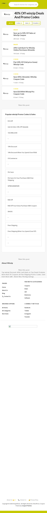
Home (4, 287)
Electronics (28, 295)
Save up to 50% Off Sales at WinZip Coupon (24, 34)
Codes (19, 23)
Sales (27, 23)
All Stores (5, 307)
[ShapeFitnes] (5, 3)
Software (27, 298)
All (11, 23)
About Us (5, 290)
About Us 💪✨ (11, 500)
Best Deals (5, 314)
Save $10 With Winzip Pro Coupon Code (23, 93)
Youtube (27, 317)
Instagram (28, 314)
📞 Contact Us (6, 296)
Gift (26, 292)
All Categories (6, 311)
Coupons (27, 286)
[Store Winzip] (7, 14)
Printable (36, 23)
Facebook (27, 307)
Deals (26, 289)
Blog (3, 293)
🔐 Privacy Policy (33, 500)
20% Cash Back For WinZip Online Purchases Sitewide (24, 49)
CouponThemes (27, 506)
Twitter (27, 311)
